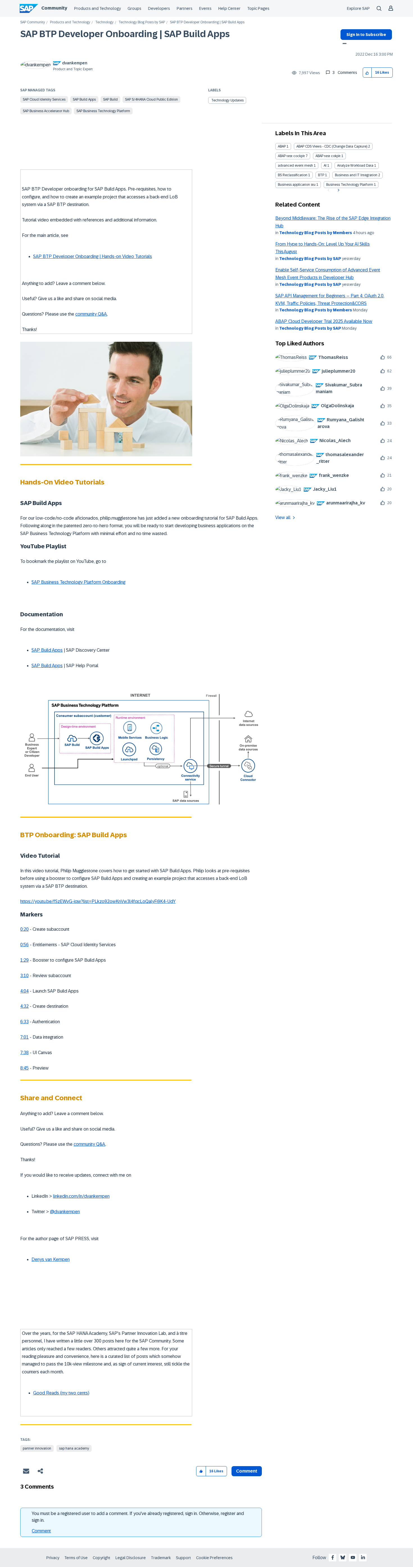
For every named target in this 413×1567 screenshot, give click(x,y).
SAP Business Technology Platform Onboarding (78, 582)
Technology (104, 22)
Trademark (161, 1557)
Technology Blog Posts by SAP (142, 22)
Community (54, 8)
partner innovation (37, 1448)
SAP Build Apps (84, 99)
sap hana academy (74, 1448)
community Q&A (91, 314)
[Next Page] (338, 190)
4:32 (24, 1006)
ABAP (282, 146)
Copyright (101, 1557)
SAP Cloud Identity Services (44, 99)
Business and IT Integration (356, 175)
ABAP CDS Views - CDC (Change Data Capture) (331, 146)
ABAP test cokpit (328, 156)
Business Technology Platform (349, 185)
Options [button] (343, 44)
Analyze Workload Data (355, 165)
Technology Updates (227, 100)
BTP (321, 175)
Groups (134, 8)
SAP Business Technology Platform (103, 111)
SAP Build (110, 99)
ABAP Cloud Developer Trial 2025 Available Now (323, 321)
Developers (159, 8)
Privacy (52, 1557)
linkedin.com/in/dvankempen (81, 1196)
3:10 (24, 975)
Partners (184, 8)
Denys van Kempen (50, 1259)
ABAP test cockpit (291, 156)
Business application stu (297, 185)
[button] (367, 73)
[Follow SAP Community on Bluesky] (343, 1557)
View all (283, 517)
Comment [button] (246, 1471)
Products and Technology (97, 8)
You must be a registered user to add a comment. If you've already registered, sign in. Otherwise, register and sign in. (138, 1517)
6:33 (24, 1021)
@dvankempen (65, 1211)
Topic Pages (258, 8)
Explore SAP (358, 8)
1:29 (24, 960)
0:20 (24, 929)
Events (205, 8)
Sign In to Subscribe (366, 34)
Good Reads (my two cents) (61, 1393)
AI (325, 165)
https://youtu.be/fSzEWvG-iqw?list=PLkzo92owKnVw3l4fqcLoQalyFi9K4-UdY (98, 901)
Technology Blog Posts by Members (315, 232)
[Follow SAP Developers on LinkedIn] (363, 1557)
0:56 (24, 944)
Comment (41, 1530)
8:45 (24, 1068)
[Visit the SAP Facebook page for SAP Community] (332, 1557)
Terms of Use (76, 1557)
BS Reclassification (292, 175)
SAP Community (32, 22)
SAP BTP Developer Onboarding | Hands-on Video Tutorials (92, 256)
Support (183, 1557)
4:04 (24, 991)
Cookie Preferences (214, 1557)
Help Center (229, 8)
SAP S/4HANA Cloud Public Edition (151, 99)
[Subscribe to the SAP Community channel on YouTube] (353, 1557)
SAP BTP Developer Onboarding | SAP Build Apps (125, 34)
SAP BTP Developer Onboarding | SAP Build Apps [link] (207, 22)
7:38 (24, 1052)
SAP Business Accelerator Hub (46, 111)
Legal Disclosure (130, 1557)
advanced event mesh (295, 165)
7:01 (24, 1037)
